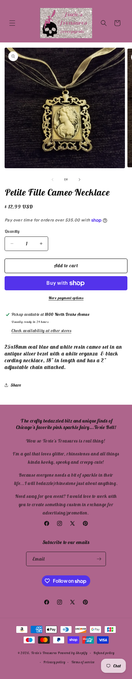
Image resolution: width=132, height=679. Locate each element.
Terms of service (83, 662)
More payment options (66, 298)
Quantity (12, 231)
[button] (12, 23)
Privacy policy (54, 662)
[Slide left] (52, 179)
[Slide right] (79, 179)
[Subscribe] (99, 559)
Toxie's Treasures (44, 653)
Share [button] (16, 385)
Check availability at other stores (41, 330)
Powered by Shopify (72, 653)
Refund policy (103, 653)
